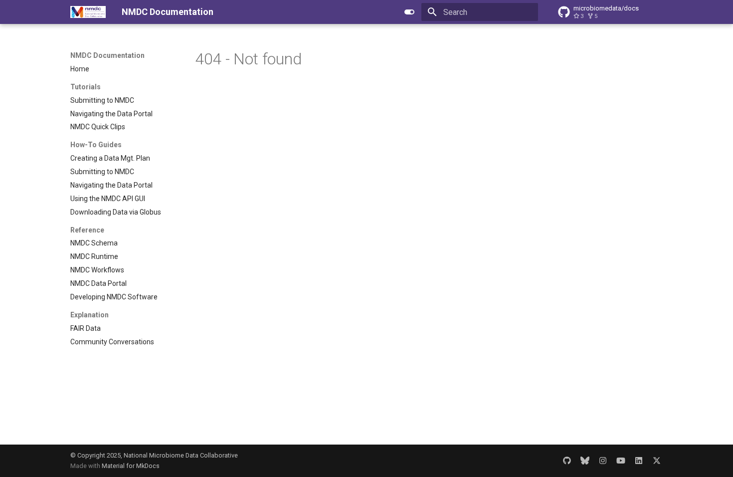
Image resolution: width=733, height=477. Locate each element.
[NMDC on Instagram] (603, 461)
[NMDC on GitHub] (567, 461)
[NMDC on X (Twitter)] (657, 461)
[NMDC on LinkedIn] (639, 461)
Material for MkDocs (131, 466)
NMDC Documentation (107, 55)
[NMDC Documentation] (88, 12)
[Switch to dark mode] (409, 12)
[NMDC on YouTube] (621, 461)
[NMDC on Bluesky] (585, 461)
